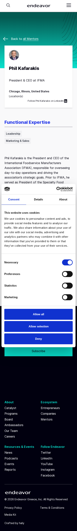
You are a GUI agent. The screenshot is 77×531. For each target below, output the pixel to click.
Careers (9, 436)
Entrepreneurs (50, 408)
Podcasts (11, 458)
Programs (11, 413)
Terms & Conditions (52, 507)
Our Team (11, 431)
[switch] (67, 274)
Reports (10, 469)
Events (9, 464)
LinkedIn (59, 100)
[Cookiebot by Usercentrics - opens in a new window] (56, 189)
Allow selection (39, 326)
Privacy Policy (13, 507)
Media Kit (10, 514)
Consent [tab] (13, 199)
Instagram (48, 469)
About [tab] (63, 199)
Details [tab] (38, 199)
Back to (24, 39)
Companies (48, 413)
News (8, 452)
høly (21, 523)
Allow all (38, 314)
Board (8, 419)
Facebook (48, 475)
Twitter (46, 452)
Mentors (47, 419)
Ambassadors (13, 425)
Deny (38, 338)
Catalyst (10, 408)
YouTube (47, 464)
